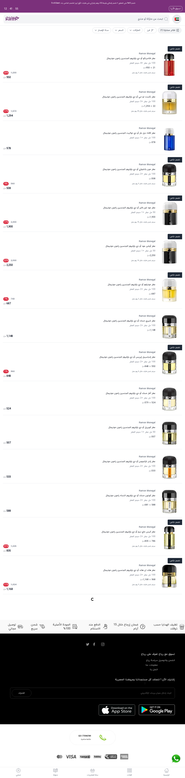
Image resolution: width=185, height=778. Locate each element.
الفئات (129, 775)
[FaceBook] (94, 644)
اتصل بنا (154, 669)
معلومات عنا (152, 665)
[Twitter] (87, 644)
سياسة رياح (152, 660)
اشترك (21, 693)
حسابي (18, 775)
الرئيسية (166, 775)
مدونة (55, 775)
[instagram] (103, 644)
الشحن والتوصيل (167, 660)
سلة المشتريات (92, 775)
